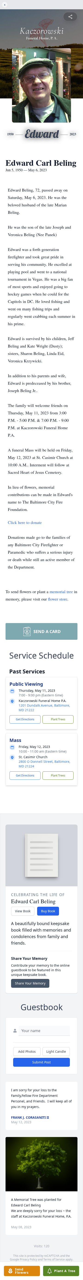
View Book (22, 911)
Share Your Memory (30, 983)
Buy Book (48, 911)
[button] (41, 1164)
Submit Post (41, 1062)
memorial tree (61, 591)
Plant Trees (58, 719)
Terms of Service (54, 1259)
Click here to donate (25, 522)
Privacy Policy (28, 1259)
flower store (57, 599)
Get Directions (25, 719)
